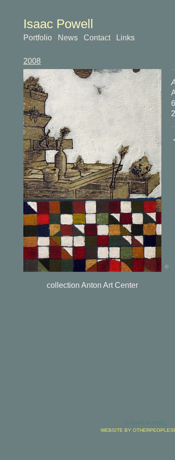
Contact (97, 38)
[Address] (92, 170)
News (68, 38)
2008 (32, 61)
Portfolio (37, 38)
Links (125, 38)
